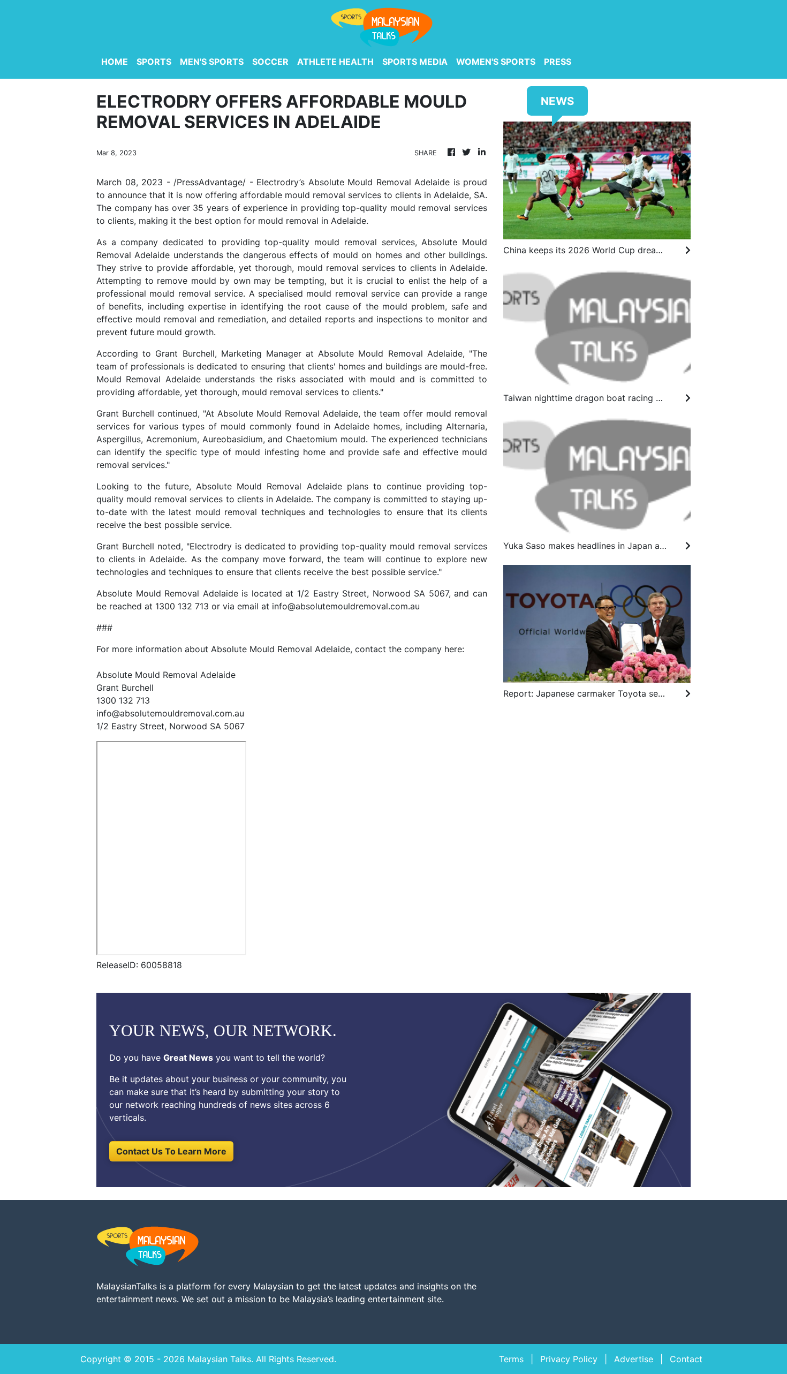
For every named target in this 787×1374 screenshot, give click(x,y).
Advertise (633, 1359)
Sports (154, 61)
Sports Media (415, 61)
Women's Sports (495, 61)
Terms (511, 1359)
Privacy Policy (568, 1359)
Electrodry (277, 182)
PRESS (557, 61)
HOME (114, 61)
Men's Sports (212, 61)
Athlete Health (335, 61)
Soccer (270, 61)
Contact (686, 1359)
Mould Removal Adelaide (305, 413)
